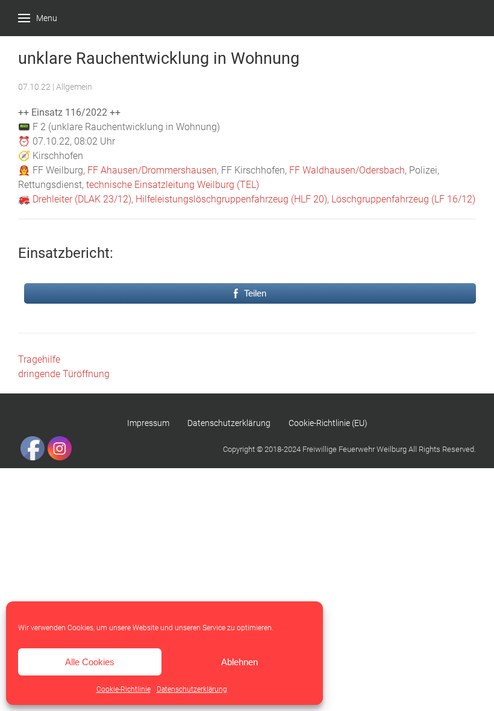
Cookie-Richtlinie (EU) (328, 423)
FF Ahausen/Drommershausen (152, 170)
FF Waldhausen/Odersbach (347, 170)
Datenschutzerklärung (192, 689)
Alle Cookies (89, 662)
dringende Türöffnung (64, 374)
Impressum (148, 423)
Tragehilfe (39, 359)
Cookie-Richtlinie (123, 689)
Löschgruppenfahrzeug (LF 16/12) (403, 199)
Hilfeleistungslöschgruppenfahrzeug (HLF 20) (231, 199)
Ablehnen (239, 662)
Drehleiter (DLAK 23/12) (82, 199)
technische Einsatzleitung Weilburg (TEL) (172, 184)
